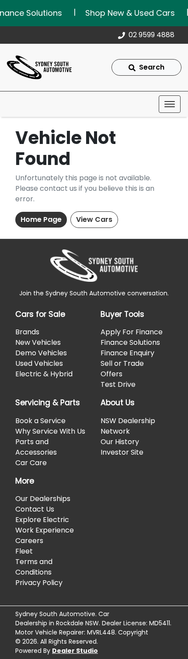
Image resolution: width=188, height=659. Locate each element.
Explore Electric (42, 520)
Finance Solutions (130, 342)
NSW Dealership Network (128, 426)
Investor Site (122, 452)
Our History (120, 442)
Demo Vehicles (41, 353)
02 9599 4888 (151, 35)
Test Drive (118, 384)
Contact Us (34, 509)
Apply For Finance (132, 332)
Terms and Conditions (33, 567)
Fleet (24, 551)
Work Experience (44, 530)
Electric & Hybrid (44, 374)
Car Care (31, 463)
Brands (27, 332)
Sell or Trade (122, 363)
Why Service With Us (50, 431)
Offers (111, 374)
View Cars (94, 219)
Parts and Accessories (36, 447)
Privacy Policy (39, 583)
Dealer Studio (75, 650)
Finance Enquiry (127, 353)
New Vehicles (38, 342)
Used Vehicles (39, 363)
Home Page (41, 219)
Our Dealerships (42, 499)
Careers (29, 541)
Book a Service (40, 421)
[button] (170, 104)
